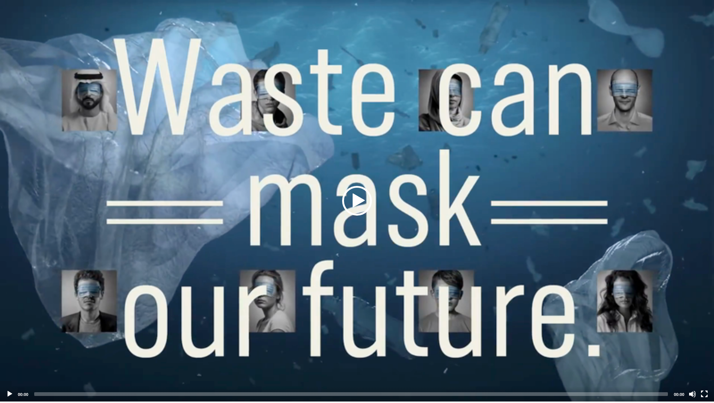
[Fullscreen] (704, 394)
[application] (357, 201)
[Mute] (692, 394)
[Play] (9, 394)
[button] (357, 201)
